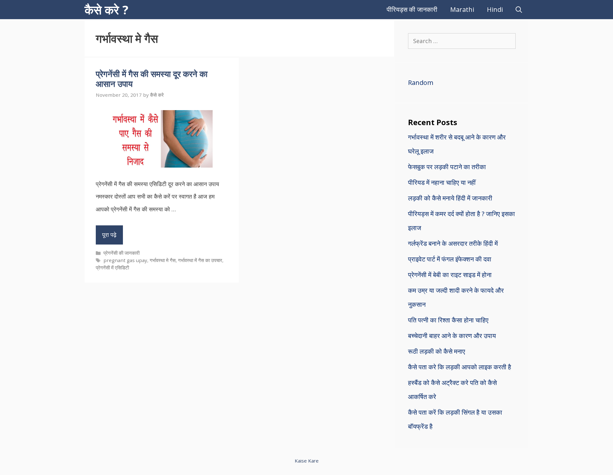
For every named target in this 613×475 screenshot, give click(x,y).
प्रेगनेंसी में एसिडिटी (112, 267)
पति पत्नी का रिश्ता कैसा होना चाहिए (448, 320)
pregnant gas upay (125, 260)
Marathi (462, 9)
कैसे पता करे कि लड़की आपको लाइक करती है (459, 367)
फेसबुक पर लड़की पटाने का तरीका (447, 166)
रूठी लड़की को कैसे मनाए (436, 351)
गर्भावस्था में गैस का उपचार (200, 260)
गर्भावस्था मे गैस (163, 260)
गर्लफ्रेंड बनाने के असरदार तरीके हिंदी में (453, 243)
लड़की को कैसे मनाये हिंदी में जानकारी (450, 198)
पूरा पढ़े (109, 234)
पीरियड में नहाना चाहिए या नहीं (442, 182)
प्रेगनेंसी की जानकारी (121, 253)
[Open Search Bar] (518, 9)
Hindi (495, 9)
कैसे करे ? (106, 9)
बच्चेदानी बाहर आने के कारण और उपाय (452, 335)
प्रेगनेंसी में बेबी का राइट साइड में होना (450, 274)
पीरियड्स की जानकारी (412, 9)
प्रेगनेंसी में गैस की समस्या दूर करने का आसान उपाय (152, 78)
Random (420, 82)
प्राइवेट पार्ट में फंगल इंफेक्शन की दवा (449, 259)
